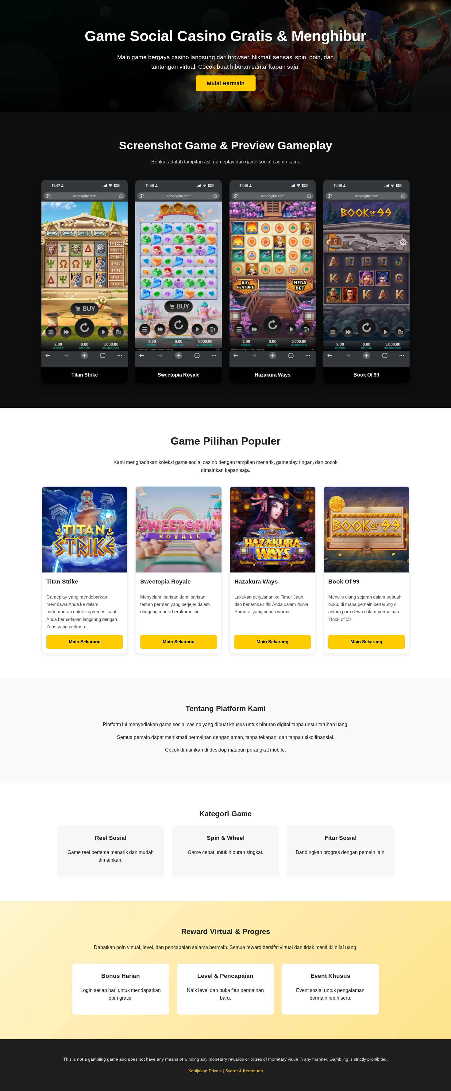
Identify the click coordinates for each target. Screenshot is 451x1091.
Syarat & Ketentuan (244, 1070)
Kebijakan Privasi (205, 1070)
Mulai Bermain (226, 83)
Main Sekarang (85, 641)
